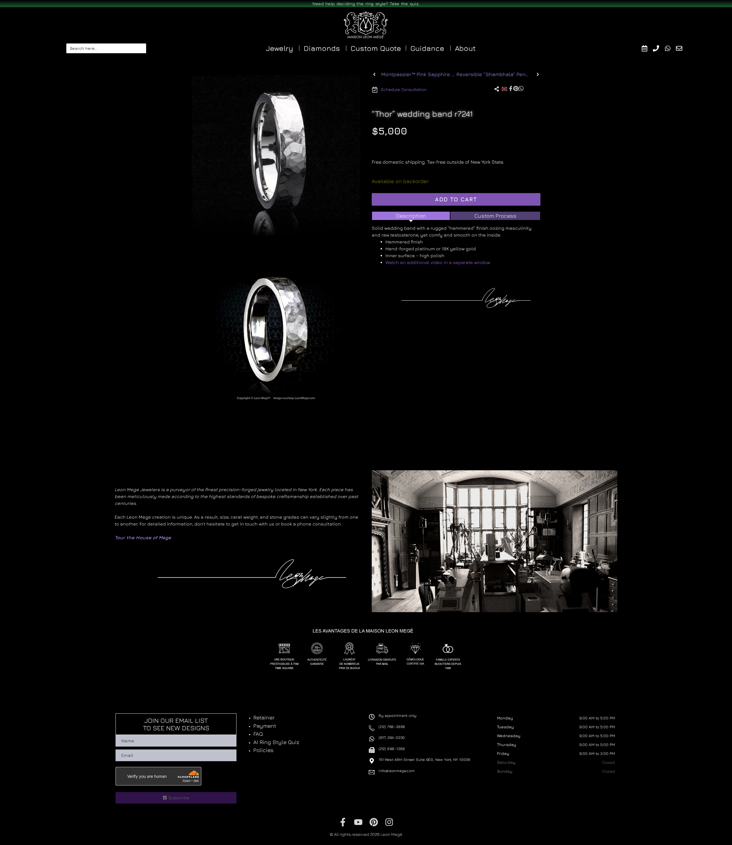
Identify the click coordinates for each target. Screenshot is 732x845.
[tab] (411, 215)
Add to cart (456, 199)
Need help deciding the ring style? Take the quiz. (366, 3)
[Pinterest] (373, 822)
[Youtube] (358, 822)
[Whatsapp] (670, 48)
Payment (264, 726)
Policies (263, 750)
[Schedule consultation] (647, 48)
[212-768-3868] (659, 48)
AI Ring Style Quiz (276, 742)
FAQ (258, 734)
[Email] (682, 48)
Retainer (263, 717)
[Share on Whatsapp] (521, 88)
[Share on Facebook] (510, 88)
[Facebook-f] (343, 822)
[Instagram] (389, 822)
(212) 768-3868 (392, 726)
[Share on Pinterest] (515, 88)
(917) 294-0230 (392, 737)
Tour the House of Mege (143, 537)
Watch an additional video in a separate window (437, 262)
